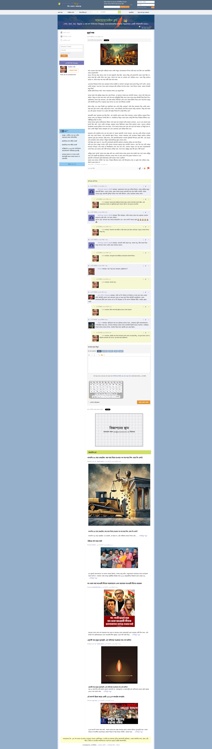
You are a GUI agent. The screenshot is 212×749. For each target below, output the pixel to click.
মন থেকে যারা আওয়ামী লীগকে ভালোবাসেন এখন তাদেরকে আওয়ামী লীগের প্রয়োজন (114, 583)
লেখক (103, 202)
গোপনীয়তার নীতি (111, 745)
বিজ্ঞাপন (118, 745)
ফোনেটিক (105, 351)
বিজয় (116, 351)
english (121, 351)
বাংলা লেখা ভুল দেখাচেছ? (143, 12)
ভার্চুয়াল (99, 351)
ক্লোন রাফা (94, 700)
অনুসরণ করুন (73, 70)
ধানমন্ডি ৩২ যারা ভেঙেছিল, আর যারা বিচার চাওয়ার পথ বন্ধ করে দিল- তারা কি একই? (115, 458)
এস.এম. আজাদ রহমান (98, 461)
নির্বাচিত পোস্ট (71, 12)
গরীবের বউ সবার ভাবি (94, 541)
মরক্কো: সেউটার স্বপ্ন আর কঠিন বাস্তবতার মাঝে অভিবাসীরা (70, 136)
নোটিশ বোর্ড (66, 40)
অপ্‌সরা (100, 269)
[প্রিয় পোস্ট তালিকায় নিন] (145, 168)
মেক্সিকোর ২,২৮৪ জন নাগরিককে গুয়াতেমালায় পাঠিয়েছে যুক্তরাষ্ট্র (71, 149)
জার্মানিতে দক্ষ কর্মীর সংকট (69, 141)
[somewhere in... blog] (70, 5)
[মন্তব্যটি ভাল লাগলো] (146, 186)
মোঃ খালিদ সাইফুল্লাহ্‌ (104, 295)
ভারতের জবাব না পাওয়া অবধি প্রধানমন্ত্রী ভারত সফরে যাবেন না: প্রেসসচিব (71, 156)
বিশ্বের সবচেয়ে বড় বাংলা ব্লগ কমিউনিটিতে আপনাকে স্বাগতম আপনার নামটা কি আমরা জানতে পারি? (115, 3)
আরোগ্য (100, 323)
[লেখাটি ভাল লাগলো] (140, 168)
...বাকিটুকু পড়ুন (142, 536)
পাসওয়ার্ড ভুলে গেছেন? (141, 7)
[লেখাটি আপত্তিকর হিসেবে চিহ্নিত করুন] (148, 168)
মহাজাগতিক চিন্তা (96, 587)
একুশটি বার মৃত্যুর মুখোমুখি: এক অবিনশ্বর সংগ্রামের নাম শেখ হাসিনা (109, 640)
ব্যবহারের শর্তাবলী (102, 745)
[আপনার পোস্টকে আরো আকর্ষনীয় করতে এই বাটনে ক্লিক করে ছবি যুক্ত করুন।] (101, 354)
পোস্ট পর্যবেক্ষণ (94, 402)
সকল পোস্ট (66, 33)
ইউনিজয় (110, 351)
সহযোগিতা (131, 12)
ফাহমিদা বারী (72, 67)
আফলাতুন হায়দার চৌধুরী (105, 189)
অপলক (94, 545)
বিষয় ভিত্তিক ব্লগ (83, 12)
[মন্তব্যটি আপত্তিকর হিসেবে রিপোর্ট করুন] (149, 186)
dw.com (73, 164)
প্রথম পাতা (60, 12)
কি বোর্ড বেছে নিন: (92, 351)
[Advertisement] (71, 102)
